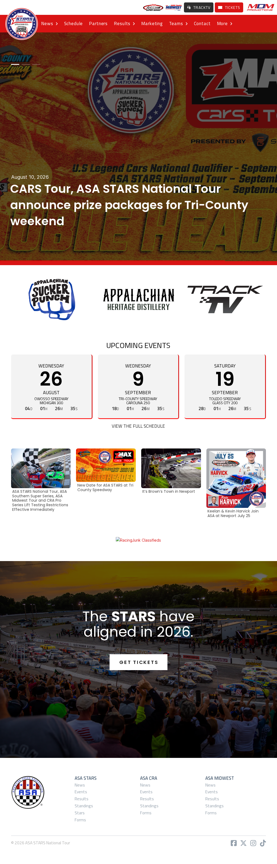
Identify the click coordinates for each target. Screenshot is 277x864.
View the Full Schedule (138, 426)
